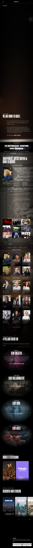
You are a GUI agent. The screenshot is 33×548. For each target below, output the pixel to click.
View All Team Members (16, 327)
